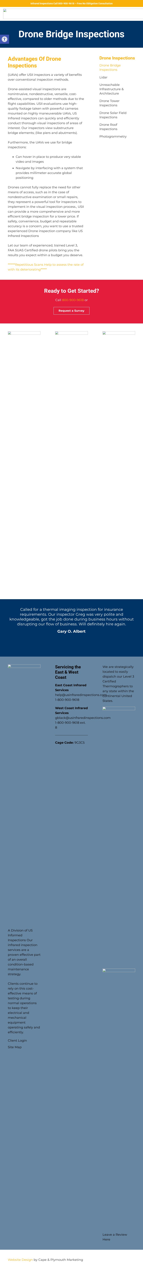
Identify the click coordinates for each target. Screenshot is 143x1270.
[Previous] (5, 628)
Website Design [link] (20, 1260)
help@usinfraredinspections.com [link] (81, 695)
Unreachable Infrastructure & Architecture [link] (111, 89)
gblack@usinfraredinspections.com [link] (83, 718)
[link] (4, 39)
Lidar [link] (103, 77)
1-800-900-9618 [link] (67, 700)
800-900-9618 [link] (73, 300)
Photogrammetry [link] (113, 136)
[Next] (137, 628)
